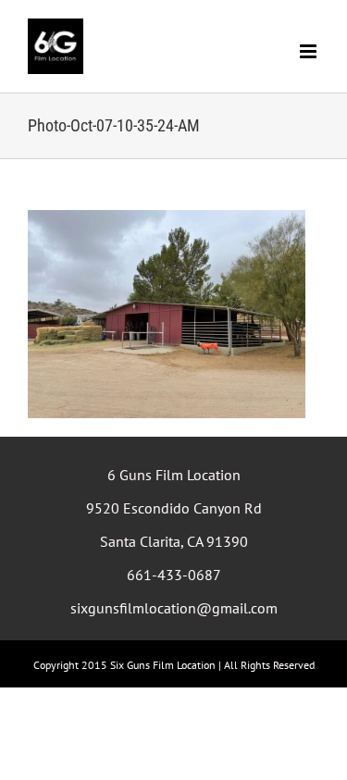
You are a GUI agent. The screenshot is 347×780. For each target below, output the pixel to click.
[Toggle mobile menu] (309, 51)
